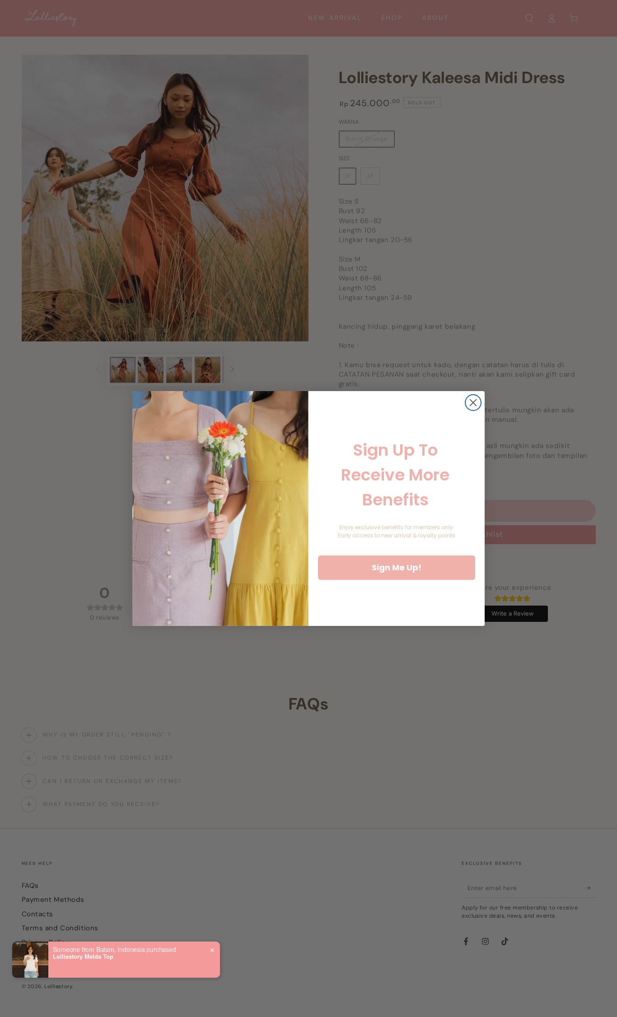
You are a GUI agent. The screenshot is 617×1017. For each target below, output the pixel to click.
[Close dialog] (473, 403)
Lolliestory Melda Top (83, 956)
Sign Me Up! (396, 567)
